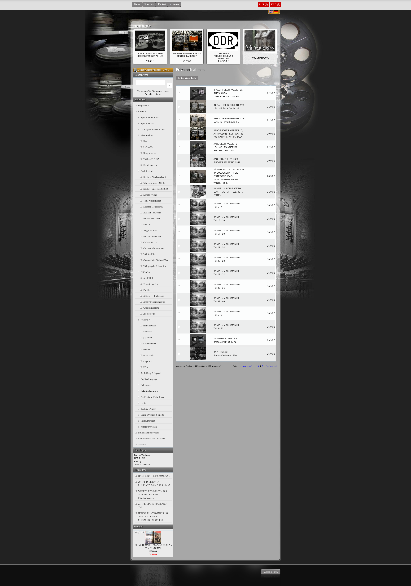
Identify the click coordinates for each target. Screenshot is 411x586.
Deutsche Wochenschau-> (154, 177)
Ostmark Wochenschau (153, 248)
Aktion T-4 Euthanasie (153, 296)
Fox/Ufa (147, 224)
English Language (149, 379)
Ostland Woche (150, 242)
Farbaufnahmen (148, 421)
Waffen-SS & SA (151, 159)
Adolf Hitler (149, 278)
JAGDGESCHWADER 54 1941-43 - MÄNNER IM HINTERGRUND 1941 (226, 147)
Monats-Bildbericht (152, 236)
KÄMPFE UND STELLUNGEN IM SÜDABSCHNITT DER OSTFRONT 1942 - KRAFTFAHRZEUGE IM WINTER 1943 (229, 176)
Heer (145, 141)
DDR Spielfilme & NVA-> (153, 129)
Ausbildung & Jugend (151, 373)
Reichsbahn (146, 385)
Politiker (147, 290)
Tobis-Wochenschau (152, 201)
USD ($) (275, 4)
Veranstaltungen (150, 284)
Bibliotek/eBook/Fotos (148, 433)
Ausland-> (145, 320)
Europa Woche (150, 195)
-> (142, 111)
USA (145, 367)
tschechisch (148, 355)
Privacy (137, 461)
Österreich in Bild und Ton (155, 260)
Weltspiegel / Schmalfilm (154, 266)
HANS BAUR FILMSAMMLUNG (154, 476)
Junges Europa (150, 230)
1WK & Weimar (148, 409)
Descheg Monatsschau (153, 207)
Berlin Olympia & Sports (152, 415)
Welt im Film (149, 254)
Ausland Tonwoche (152, 213)
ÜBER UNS (139, 458)
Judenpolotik (149, 314)
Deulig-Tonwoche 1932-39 (155, 189)
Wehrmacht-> (147, 135)
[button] (137, 4)
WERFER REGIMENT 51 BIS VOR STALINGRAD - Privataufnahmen (152, 494)
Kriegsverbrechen (149, 427)
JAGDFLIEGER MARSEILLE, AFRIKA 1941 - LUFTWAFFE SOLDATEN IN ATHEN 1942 (228, 133)
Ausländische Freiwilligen (152, 397)
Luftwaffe (148, 147)
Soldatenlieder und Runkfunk (151, 438)
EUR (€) (263, 4)
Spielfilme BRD (148, 123)
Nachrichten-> (147, 171)
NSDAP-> (145, 272)
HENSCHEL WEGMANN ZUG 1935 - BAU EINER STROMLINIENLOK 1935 (153, 516)
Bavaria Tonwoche (151, 218)
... (264, 366)
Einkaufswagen (144, 70)
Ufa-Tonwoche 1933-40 (154, 183)
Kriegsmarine (149, 153)
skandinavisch (149, 326)
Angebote (140, 532)
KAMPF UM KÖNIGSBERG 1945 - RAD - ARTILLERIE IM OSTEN (228, 191)
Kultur (144, 403)
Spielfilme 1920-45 (149, 117)
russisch (146, 349)
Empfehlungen (142, 25)
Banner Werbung (142, 455)
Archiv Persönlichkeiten (154, 302)
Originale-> (143, 105)
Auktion (142, 444)
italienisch (148, 331)
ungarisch (147, 361)
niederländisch (149, 343)
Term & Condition (142, 464)
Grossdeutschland (151, 308)
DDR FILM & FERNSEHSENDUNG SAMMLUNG (223, 56)
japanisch (147, 337)
